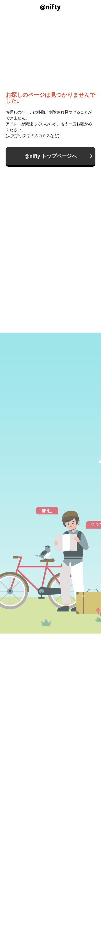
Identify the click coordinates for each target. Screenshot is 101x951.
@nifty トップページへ (50, 156)
